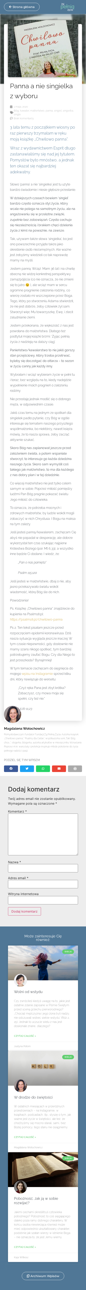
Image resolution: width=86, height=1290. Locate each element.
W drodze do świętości (33, 1097)
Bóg (16, 110)
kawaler (24, 110)
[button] (11, 768)
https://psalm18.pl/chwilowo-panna (36, 619)
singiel (58, 110)
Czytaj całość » (25, 1035)
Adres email (18, 878)
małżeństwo (37, 110)
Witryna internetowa (23, 893)
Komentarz (17, 811)
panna (49, 110)
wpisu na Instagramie (37, 674)
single (17, 114)
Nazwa (14, 862)
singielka (68, 110)
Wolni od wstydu (28, 992)
